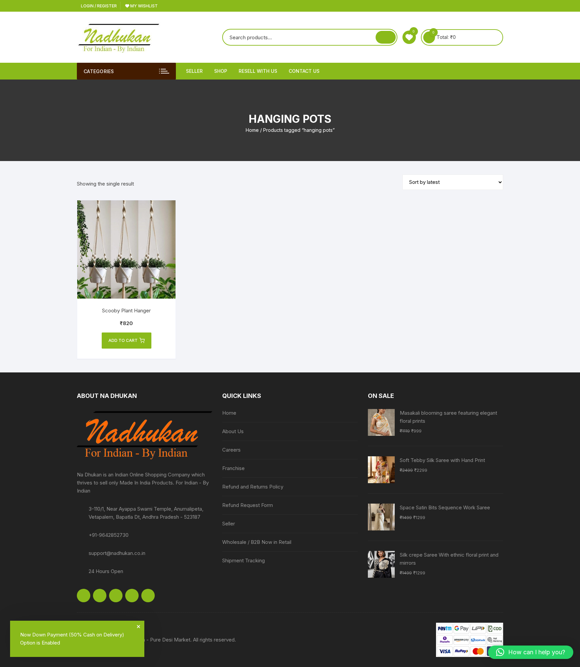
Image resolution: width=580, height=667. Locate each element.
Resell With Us (258, 71)
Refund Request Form (247, 505)
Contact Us (304, 71)
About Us (233, 431)
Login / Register (98, 5)
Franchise (233, 468)
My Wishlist (143, 5)
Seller (194, 71)
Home (252, 130)
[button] (530, 652)
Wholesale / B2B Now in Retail (256, 542)
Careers (231, 450)
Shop (220, 71)
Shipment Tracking (243, 560)
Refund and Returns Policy (252, 486)
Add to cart (123, 340)
